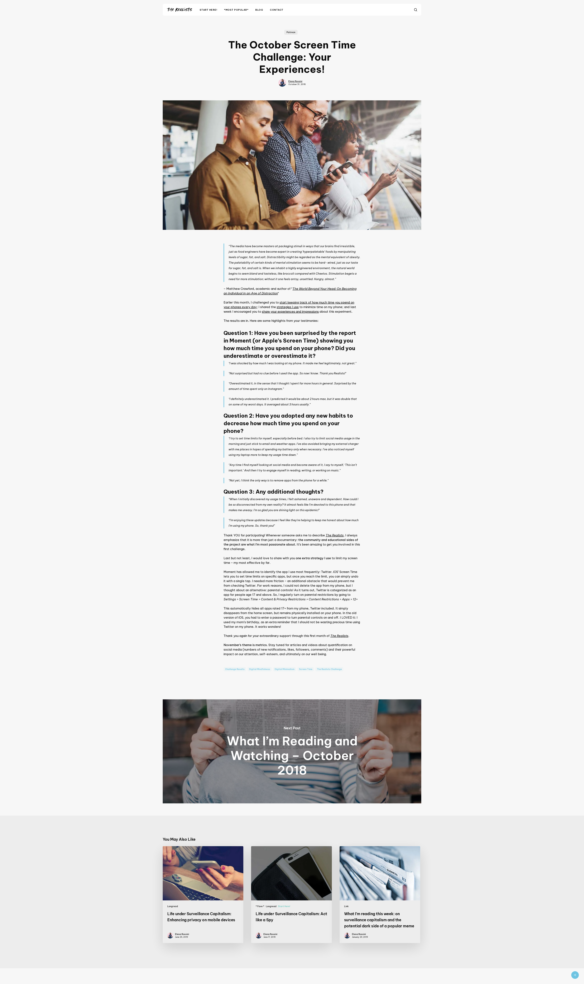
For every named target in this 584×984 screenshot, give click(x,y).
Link (346, 906)
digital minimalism (284, 669)
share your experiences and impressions (290, 311)
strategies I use (288, 307)
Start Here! (284, 906)
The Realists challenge (329, 669)
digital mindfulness (259, 669)
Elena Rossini (295, 81)
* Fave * (260, 906)
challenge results (235, 669)
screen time (305, 669)
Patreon (291, 32)
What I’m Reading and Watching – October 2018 (292, 751)
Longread (172, 906)
